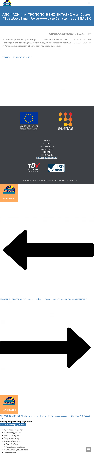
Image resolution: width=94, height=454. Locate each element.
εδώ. (61, 185)
